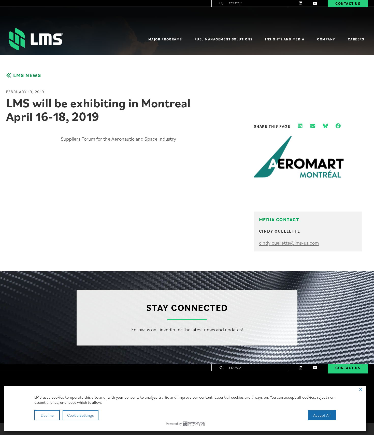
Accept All (321, 415)
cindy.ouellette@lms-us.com (289, 242)
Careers (356, 39)
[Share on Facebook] (338, 126)
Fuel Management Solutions (224, 39)
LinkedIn (166, 329)
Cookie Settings (80, 415)
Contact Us (347, 368)
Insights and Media (284, 39)
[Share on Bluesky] (325, 126)
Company (326, 39)
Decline (47, 415)
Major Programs (165, 39)
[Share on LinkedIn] (300, 126)
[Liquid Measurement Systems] (35, 39)
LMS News (27, 75)
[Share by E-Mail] (312, 126)
